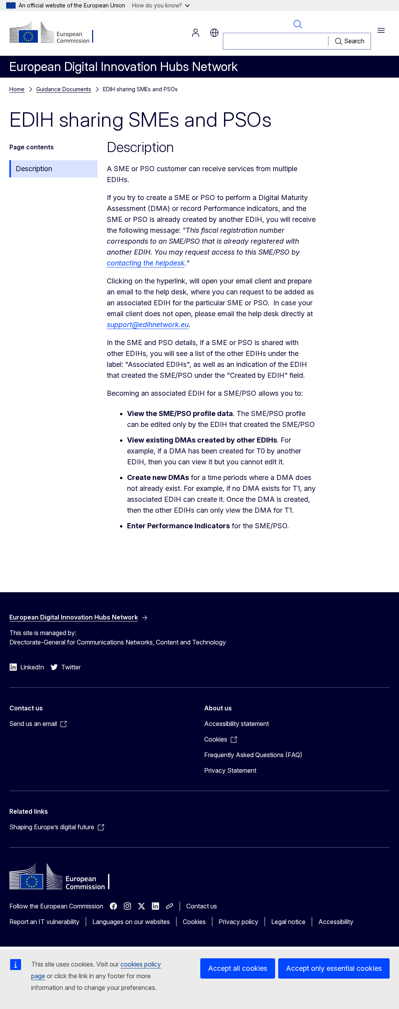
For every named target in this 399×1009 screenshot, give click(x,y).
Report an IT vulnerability (44, 922)
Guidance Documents (63, 89)
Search (297, 24)
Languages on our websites (131, 922)
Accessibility (335, 922)
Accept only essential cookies (334, 968)
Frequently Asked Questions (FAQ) (253, 755)
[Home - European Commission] (56, 32)
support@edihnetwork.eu (148, 324)
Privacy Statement (230, 770)
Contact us (201, 906)
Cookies (194, 922)
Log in (195, 32)
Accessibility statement (236, 724)
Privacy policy (238, 922)
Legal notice (288, 922)
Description (34, 169)
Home (17, 89)
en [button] (214, 32)
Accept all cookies (237, 968)
